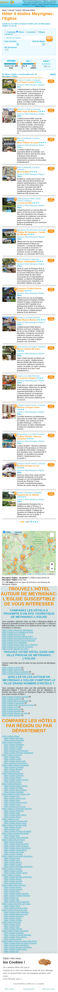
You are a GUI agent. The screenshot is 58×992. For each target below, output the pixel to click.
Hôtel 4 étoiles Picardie (11, 922)
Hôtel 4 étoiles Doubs (12, 827)
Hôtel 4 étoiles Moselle (13, 881)
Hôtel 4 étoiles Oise (12, 927)
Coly (19, 259)
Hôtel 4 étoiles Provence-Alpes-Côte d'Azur (19, 941)
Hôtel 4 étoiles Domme (11, 709)
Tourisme (18, 532)
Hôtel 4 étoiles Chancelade (13, 703)
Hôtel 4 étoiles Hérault (13, 862)
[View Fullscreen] (52, 535)
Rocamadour (22, 434)
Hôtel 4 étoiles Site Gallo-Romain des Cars (19, 638)
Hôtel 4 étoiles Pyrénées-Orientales (18, 867)
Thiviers (20, 493)
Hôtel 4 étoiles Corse (10, 819)
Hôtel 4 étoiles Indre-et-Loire (15, 802)
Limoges (20, 405)
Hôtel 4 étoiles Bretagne (12, 784)
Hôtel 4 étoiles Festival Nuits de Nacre (17, 636)
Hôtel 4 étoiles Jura (11, 829)
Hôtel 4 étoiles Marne (12, 817)
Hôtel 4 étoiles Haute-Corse (15, 823)
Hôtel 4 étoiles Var (11, 951)
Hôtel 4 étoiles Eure (12, 836)
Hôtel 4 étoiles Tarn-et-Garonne (16, 902)
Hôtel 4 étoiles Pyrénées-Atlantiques (18, 753)
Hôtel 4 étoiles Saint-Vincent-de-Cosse (17, 705)
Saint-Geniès (22, 347)
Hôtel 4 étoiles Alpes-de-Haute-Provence (20, 943)
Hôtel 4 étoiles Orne (12, 771)
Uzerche (20, 109)
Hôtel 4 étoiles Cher (12, 796)
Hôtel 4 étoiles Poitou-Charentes (15, 931)
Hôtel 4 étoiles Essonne (13, 842)
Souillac (20, 318)
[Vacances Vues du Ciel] (16, 2)
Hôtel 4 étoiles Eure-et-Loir (15, 798)
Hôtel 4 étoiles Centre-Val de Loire (16, 794)
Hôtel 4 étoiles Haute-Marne (15, 815)
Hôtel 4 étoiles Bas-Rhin (13, 738)
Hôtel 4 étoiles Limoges (11, 699)
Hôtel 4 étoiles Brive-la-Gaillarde (15, 672)
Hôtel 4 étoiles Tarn (11, 900)
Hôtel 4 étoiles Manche (13, 769)
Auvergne (43, 230)
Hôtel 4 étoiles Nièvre (12, 778)
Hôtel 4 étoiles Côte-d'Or (14, 776)
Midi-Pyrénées (34, 318)
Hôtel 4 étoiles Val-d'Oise (14, 852)
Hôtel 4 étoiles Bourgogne (12, 773)
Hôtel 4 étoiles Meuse (12, 879)
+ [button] (52, 564)
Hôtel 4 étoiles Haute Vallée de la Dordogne (20, 645)
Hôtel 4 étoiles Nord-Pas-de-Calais (16, 904)
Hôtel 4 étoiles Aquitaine (12, 742)
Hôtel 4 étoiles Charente (13, 933)
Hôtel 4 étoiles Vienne (13, 939)
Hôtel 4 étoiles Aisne (12, 925)
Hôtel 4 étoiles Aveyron (13, 889)
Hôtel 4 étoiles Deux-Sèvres (15, 937)
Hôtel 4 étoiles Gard (12, 860)
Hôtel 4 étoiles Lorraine (11, 875)
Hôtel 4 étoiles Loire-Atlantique (16, 912)
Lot (26, 318)
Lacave (20, 376)
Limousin (36, 80)
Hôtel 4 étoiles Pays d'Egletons (14, 643)
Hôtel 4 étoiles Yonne (12, 782)
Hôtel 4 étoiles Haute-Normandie (15, 833)
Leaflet (29, 574)
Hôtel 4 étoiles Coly (10, 707)
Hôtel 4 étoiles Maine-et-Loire (16, 914)
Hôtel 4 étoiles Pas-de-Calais (16, 908)
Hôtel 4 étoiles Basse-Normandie (15, 765)
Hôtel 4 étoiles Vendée (13, 920)
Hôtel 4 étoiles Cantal (12, 759)
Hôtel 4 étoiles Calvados (14, 767)
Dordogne (26, 259)
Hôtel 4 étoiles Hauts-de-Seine (16, 844)
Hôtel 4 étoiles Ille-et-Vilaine (15, 790)
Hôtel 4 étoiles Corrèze (11, 668)
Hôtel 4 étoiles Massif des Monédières (17, 630)
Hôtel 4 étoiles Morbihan (14, 792)
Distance (10, 61)
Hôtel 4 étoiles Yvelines (13, 854)
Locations (31, 32)
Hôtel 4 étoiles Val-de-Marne (15, 850)
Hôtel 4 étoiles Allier (12, 757)
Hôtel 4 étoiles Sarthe (12, 918)
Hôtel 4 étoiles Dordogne (14, 744)
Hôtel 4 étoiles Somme (13, 929)
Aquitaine (35, 259)
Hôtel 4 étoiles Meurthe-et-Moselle (18, 877)
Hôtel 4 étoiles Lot (11, 898)
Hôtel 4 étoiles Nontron (11, 715)
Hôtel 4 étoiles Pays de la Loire (14, 910)
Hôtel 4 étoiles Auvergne (12, 755)
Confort (45, 61)
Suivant (53, 74)
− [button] (52, 569)
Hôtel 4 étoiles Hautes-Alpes (15, 949)
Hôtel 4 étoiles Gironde (13, 747)
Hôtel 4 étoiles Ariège (12, 887)
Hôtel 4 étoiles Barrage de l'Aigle (15, 649)
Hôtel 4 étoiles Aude (12, 858)
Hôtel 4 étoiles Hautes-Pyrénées (17, 896)
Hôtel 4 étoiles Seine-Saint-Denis (17, 848)
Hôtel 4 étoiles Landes (13, 749)
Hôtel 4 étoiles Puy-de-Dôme (15, 763)
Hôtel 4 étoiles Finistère (13, 788)
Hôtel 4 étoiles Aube (12, 813)
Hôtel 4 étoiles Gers (12, 891)
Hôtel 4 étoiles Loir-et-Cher (15, 807)
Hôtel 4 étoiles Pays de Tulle (13, 634)
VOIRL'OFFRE (51, 81)
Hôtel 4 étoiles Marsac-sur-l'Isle (14, 713)
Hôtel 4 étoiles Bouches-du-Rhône (18, 947)
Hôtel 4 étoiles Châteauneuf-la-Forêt (17, 674)
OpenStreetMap (40, 574)
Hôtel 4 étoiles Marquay (11, 711)
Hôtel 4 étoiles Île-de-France (13, 840)
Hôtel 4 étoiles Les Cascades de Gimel (17, 632)
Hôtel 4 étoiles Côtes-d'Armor (16, 786)
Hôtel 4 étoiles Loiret (12, 805)
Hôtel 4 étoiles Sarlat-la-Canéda (15, 697)
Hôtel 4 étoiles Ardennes (14, 811)
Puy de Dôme (31, 230)
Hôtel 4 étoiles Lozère (13, 865)
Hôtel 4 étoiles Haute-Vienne (15, 873)
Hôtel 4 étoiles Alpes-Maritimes (16, 945)
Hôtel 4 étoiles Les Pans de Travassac (17, 647)
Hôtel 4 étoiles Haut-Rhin (14, 740)
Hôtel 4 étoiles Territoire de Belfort (17, 831)
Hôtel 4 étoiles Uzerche (11, 670)
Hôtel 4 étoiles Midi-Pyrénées (14, 885)
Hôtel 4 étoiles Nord (12, 906)
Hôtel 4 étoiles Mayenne (13, 916)
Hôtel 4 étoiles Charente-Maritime (17, 935)
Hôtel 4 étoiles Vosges (13, 883)
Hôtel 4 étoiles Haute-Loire (15, 761)
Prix (27, 61)
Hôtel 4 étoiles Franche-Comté (14, 825)
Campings (11, 32)
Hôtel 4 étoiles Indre (12, 800)
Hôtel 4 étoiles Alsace (10, 736)
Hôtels (21, 32)
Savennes (21, 230)
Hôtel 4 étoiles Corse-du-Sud (15, 821)
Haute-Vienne (31, 405)
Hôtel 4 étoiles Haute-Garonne (16, 894)
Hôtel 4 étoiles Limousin (12, 869)
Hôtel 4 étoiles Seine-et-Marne (16, 846)
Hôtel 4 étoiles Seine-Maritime (16, 838)
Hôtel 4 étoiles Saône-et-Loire (16, 780)
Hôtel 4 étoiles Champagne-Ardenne (17, 809)
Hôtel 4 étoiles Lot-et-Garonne (16, 751)
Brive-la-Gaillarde (24, 138)
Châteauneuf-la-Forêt (25, 199)
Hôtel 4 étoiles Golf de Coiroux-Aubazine (18, 641)
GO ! (49, 38)
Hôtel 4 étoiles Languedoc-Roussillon (17, 856)
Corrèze (20, 80)
